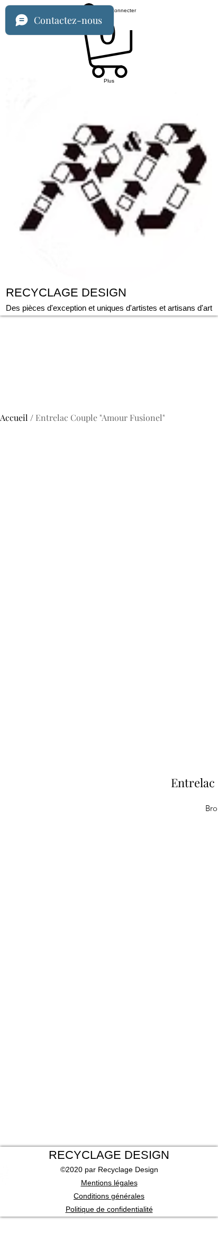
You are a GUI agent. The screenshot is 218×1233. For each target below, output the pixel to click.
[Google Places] (109, 1168)
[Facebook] (109, 1179)
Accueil (14, 417)
